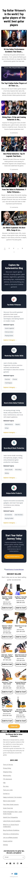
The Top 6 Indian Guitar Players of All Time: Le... (14, 84)
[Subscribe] (23, 857)
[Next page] (14, 252)
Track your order (8, 790)
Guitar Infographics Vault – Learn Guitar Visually (12, 812)
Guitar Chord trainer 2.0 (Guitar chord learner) (21, 655)
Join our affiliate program (10, 837)
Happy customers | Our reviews (12, 797)
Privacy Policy (7, 768)
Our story (6, 786)
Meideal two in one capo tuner (21, 626)
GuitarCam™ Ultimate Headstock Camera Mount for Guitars (7, 627)
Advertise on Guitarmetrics (11, 834)
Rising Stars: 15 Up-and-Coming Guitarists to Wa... (14, 118)
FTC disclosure (7, 779)
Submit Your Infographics (10, 817)
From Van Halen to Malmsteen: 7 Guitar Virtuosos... (14, 190)
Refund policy (7, 775)
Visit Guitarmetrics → (14, 556)
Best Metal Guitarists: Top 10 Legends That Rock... (14, 154)
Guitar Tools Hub (8, 808)
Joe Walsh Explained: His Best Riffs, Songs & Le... (14, 228)
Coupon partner (7, 841)
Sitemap (5, 844)
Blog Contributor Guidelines (11, 830)
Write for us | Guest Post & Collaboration (11, 825)
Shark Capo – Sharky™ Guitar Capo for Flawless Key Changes (7, 656)
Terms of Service (8, 764)
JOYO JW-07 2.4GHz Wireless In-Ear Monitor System (20, 711)
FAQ (4, 782)
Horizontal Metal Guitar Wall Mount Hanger (20, 683)
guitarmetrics (15, 876)
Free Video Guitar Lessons (11, 804)
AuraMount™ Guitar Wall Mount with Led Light (21, 597)
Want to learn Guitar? (9, 801)
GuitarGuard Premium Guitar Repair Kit (7, 710)
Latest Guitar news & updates (11, 821)
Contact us (6, 793)
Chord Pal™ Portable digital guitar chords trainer (7, 598)
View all (14, 726)
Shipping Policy (7, 772)
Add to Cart (7, 608)
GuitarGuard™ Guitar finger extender (7, 683)
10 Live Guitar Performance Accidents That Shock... (14, 50)
